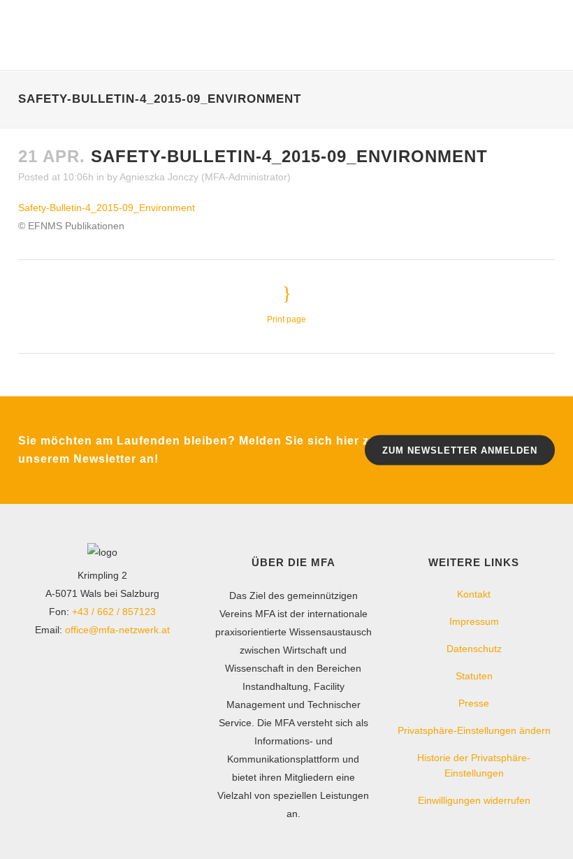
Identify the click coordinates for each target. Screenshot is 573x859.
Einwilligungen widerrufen (474, 800)
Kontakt (474, 594)
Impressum (474, 621)
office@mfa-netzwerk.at (117, 629)
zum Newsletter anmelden (459, 450)
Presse (473, 703)
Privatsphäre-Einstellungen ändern (474, 730)
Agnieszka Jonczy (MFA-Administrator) (205, 176)
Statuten (474, 675)
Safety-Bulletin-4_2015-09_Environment (106, 207)
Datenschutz (474, 648)
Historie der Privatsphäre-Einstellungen (473, 765)
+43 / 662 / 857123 (114, 611)
